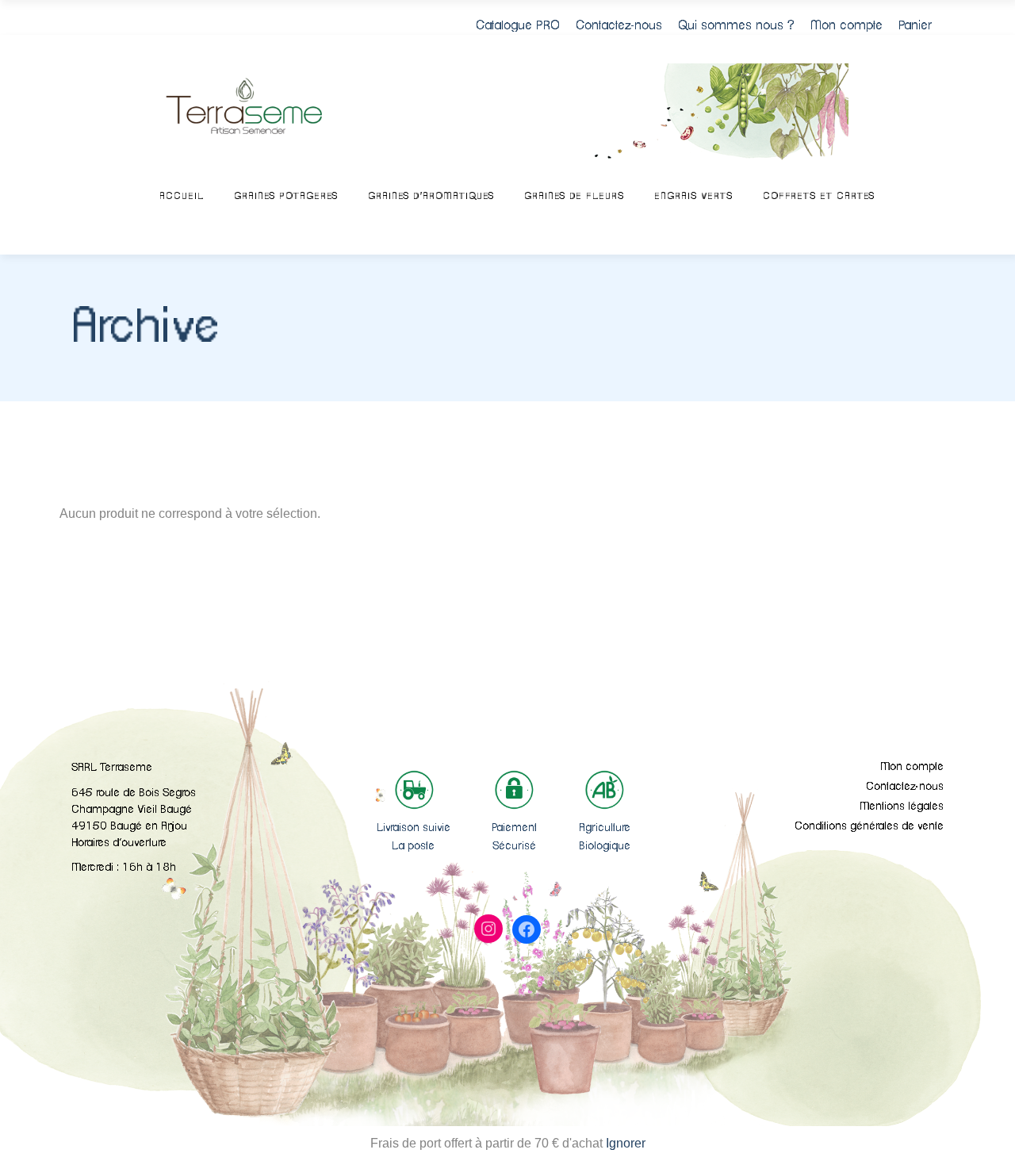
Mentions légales (902, 806)
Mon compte (846, 25)
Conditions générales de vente (869, 826)
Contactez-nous (619, 25)
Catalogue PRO (518, 25)
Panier (915, 25)
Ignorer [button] (625, 1143)
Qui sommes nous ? (736, 25)
